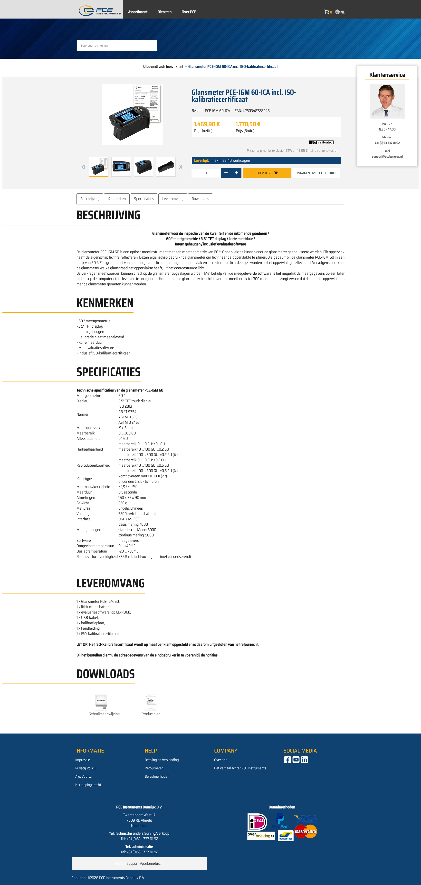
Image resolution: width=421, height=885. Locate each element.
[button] (83, 167)
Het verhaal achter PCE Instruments (240, 768)
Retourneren (154, 768)
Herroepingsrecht (88, 785)
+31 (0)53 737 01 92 (387, 142)
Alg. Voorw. (83, 776)
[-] (226, 173)
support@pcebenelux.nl (387, 156)
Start (179, 66)
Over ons (220, 760)
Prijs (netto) (203, 130)
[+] (236, 173)
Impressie (82, 760)
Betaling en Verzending (162, 760)
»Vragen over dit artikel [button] (316, 173)
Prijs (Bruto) (245, 130)
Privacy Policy (85, 768)
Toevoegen (265, 173)
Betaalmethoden (157, 776)
